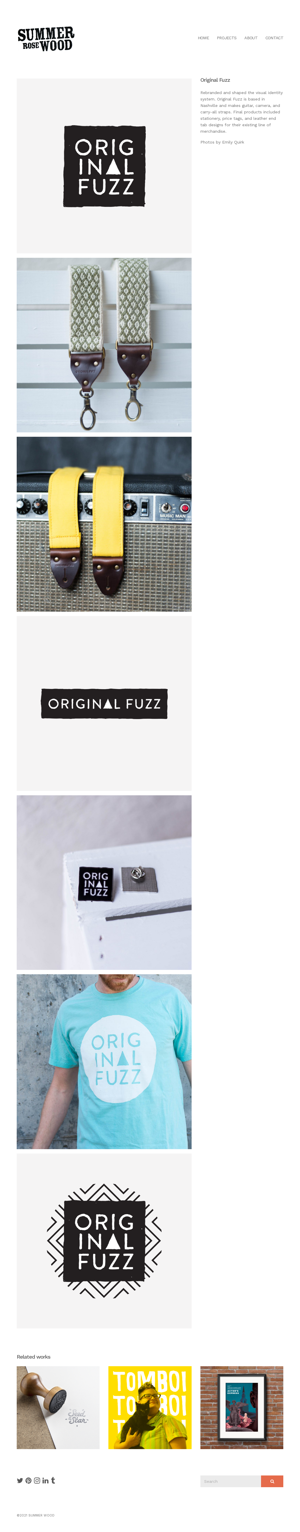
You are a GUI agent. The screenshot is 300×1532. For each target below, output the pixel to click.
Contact (274, 37)
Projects (226, 37)
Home (203, 37)
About (251, 37)
